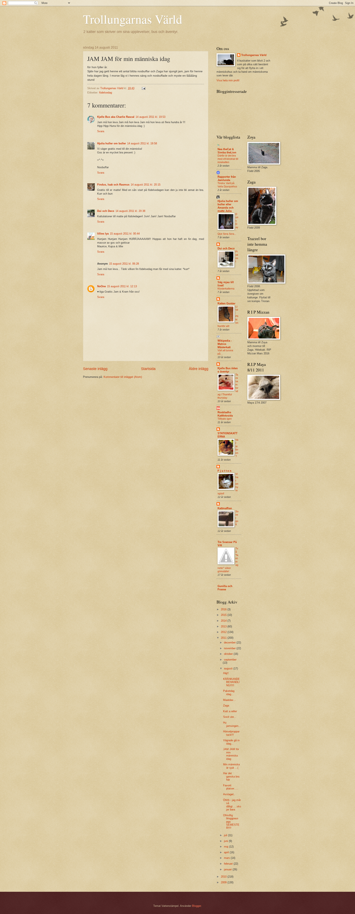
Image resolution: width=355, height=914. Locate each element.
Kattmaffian (225, 508)
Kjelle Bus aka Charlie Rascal (115, 116)
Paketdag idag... (228, 692)
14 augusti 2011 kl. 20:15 (145, 184)
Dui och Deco (105, 210)
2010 (224, 876)
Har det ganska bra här (231, 776)
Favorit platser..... (230, 787)
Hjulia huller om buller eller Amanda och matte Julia (228, 206)
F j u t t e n (224, 470)
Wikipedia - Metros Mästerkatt (225, 344)
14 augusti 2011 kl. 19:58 (142, 143)
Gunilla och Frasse (225, 588)
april (227, 852)
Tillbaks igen (225, 418)
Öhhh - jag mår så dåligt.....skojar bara (232, 804)
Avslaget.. (229, 794)
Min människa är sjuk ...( (231, 766)
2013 (224, 626)
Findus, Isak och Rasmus (113, 184)
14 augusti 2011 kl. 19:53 (150, 116)
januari (228, 869)
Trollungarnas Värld (132, 19)
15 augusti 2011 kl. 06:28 (124, 263)
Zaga (226, 705)
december (230, 642)
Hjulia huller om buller (111, 143)
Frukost (236, 256)
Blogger (196, 905)
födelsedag (105, 92)
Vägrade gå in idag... (231, 742)
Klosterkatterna (226, 288)
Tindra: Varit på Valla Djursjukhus (227, 185)
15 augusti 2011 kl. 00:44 (125, 233)
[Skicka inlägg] (143, 88)
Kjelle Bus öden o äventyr (228, 370)
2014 (224, 620)
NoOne (101, 286)
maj (226, 846)
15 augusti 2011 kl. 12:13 (122, 286)
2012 (224, 632)
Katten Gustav (226, 303)
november (230, 648)
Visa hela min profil (228, 80)
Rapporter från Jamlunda (227, 178)
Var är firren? (236, 448)
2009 (224, 882)
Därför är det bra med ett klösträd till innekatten (228, 159)
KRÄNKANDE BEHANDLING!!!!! (231, 682)
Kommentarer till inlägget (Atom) (123, 376)
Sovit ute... (229, 716)
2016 (224, 609)
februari (229, 863)
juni (226, 841)
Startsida (148, 369)
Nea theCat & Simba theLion (227, 151)
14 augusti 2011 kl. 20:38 (130, 210)
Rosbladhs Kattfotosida (225, 414)
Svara (100, 131)
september (230, 659)
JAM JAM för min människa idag (231, 754)
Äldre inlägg (198, 369)
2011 (224, 637)
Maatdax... (229, 700)
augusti (228, 668)
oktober (229, 653)
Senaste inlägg (95, 369)
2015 (224, 614)
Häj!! (226, 673)
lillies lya (103, 233)
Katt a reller (230, 711)
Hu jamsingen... (232, 724)
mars (227, 857)
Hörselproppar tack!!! (231, 733)
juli (226, 835)
